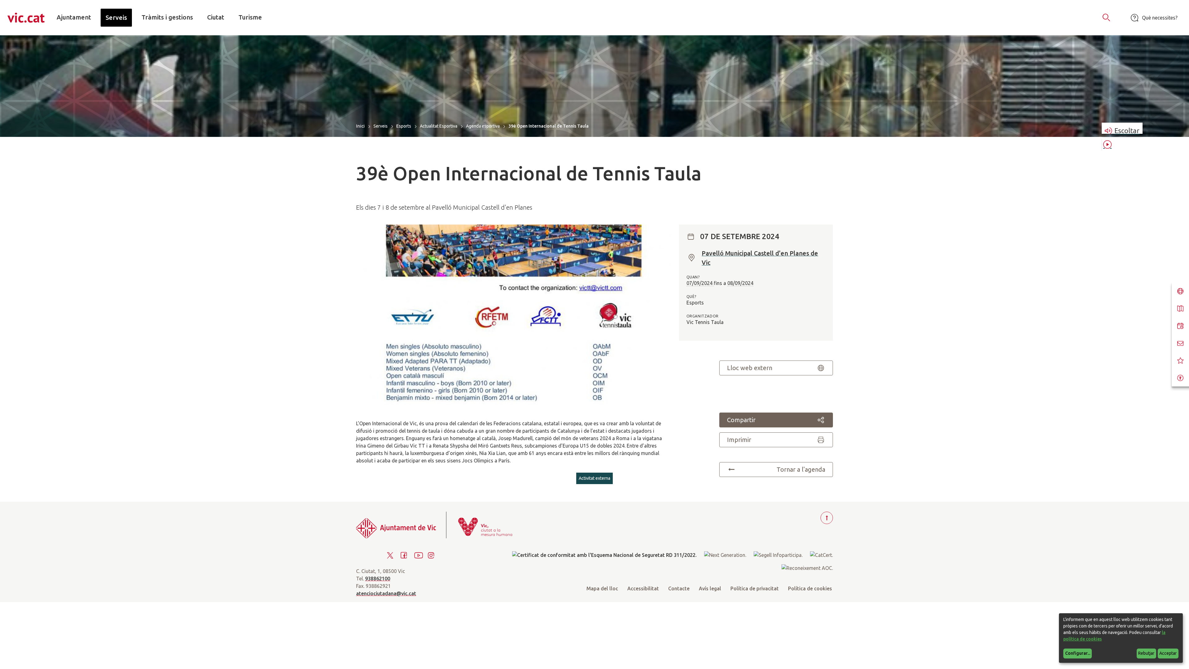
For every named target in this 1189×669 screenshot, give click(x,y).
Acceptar (1168, 653)
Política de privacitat (754, 588)
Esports (403, 126)
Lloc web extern (749, 367)
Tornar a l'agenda (801, 469)
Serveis (380, 126)
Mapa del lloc (602, 588)
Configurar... (1077, 653)
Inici (360, 126)
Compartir (741, 419)
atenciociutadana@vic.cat (386, 593)
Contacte (679, 588)
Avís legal (710, 588)
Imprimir (739, 439)
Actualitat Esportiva (438, 126)
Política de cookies (810, 588)
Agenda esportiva (483, 126)
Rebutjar (1146, 653)
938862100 (377, 578)
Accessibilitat (643, 588)
